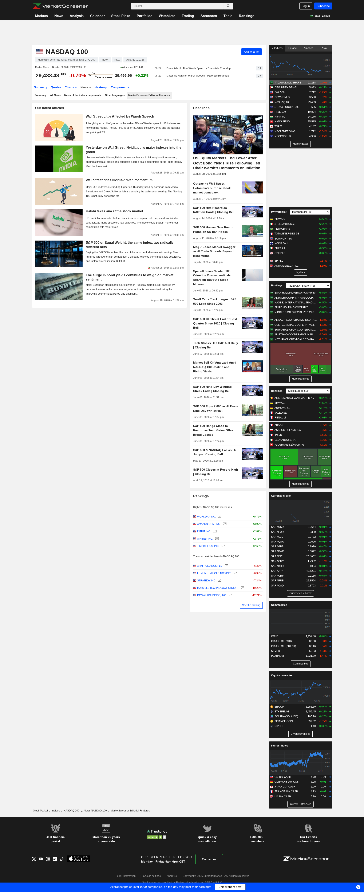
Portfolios (144, 16)
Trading (188, 16)
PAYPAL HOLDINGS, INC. (212, 595)
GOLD (274, 636)
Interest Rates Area (300, 804)
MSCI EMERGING (284, 131)
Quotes (56, 87)
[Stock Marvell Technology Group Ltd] (242, 588)
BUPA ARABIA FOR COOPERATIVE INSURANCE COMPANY (295, 329)
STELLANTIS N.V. (284, 223)
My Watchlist (278, 211)
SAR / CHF (277, 575)
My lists (300, 272)
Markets (41, 16)
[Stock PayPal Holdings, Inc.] (230, 595)
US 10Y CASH (282, 777)
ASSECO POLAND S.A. (287, 430)
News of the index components (82, 95)
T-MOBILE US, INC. (208, 546)
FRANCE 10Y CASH (286, 791)
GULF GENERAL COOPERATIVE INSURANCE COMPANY (295, 324)
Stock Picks (120, 16)
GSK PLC (279, 253)
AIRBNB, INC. (205, 538)
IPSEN (278, 434)
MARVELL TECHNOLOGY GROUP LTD (218, 587)
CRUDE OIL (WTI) (281, 641)
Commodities (279, 604)
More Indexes (300, 143)
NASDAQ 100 (282, 102)
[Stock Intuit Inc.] (214, 531)
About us (172, 876)
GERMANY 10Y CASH (287, 781)
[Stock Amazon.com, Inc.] (224, 524)
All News (55, 95)
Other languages (115, 95)
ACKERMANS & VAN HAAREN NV (294, 398)
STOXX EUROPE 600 (286, 107)
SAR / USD (277, 526)
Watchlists (167, 16)
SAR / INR (277, 556)
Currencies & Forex (300, 593)
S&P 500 (279, 92)
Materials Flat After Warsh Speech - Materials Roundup (197, 75)
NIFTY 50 (279, 116)
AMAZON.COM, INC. (209, 524)
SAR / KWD (277, 551)
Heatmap (101, 87)
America (308, 48)
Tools (227, 16)
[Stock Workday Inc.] (219, 517)
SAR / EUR (277, 532)
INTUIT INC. (204, 531)
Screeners (209, 16)
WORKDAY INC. (206, 516)
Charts (70, 87)
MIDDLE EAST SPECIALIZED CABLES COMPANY (295, 312)
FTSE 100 (280, 111)
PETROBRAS (282, 228)
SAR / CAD (277, 585)
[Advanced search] (228, 6)
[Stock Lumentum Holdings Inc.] (235, 573)
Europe (292, 48)
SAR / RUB (277, 580)
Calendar (97, 16)
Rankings (246, 16)
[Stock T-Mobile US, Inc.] (223, 546)
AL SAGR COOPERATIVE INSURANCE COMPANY (295, 319)
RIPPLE (279, 726)
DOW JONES (282, 97)
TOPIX (278, 126)
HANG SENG (282, 121)
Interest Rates (279, 745)
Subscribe (323, 6)
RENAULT (280, 417)
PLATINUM (277, 655)
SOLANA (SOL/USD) (286, 716)
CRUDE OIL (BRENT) (283, 646)
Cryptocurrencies (281, 675)
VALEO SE (280, 412)
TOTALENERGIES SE (286, 233)
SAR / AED (277, 536)
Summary (40, 87)
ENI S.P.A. (280, 248)
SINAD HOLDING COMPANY (291, 307)
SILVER (275, 651)
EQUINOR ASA (283, 238)
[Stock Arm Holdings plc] (226, 566)
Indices (278, 48)
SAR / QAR (277, 541)
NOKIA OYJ (281, 243)
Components (120, 87)
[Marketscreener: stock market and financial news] (60, 6)
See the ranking (251, 605)
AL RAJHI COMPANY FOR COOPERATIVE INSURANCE (295, 297)
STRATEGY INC (206, 580)
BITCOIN (279, 706)
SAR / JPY (277, 570)
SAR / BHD (277, 566)
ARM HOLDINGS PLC (209, 565)
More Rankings (300, 378)
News (58, 16)
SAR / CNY (277, 561)
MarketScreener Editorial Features (149, 95)
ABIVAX (278, 425)
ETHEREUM (281, 711)
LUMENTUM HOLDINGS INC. (214, 573)
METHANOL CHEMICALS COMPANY (295, 339)
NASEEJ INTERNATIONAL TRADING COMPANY (295, 302)
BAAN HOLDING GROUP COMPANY (295, 292)
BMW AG (279, 219)
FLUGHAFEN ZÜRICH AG (289, 444)
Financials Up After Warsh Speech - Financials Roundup (198, 68)
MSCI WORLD (282, 136)
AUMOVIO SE (282, 407)
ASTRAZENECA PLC (286, 265)
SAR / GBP (277, 546)
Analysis (77, 16)
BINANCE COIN (283, 721)
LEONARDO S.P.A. (285, 439)
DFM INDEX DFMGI (285, 87)
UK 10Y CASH (282, 796)
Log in (306, 6)
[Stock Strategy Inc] (219, 580)
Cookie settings (152, 876)
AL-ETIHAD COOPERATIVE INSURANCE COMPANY (295, 334)
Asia (324, 48)
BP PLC (279, 260)
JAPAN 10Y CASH (285, 786)
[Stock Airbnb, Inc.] (216, 539)
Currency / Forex (281, 495)
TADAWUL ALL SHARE (287, 82)
